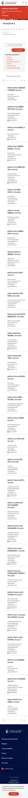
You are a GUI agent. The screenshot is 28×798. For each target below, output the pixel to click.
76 (21, 80)
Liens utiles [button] (4, 763)
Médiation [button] (4, 744)
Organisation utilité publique (13, 68)
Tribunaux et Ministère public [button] (9, 739)
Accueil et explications (15, 45)
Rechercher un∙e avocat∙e (9, 34)
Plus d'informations (11, 790)
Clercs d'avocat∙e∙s (11, 65)
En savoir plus (5, 15)
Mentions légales (14, 782)
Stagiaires (9, 63)
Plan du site (14, 780)
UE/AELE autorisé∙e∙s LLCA (13, 61)
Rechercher (19, 50)
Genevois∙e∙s (10, 59)
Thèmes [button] (3, 753)
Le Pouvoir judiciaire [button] (6, 748)
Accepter (14, 794)
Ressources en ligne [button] (7, 758)
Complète (9, 57)
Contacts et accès (8, 768)
